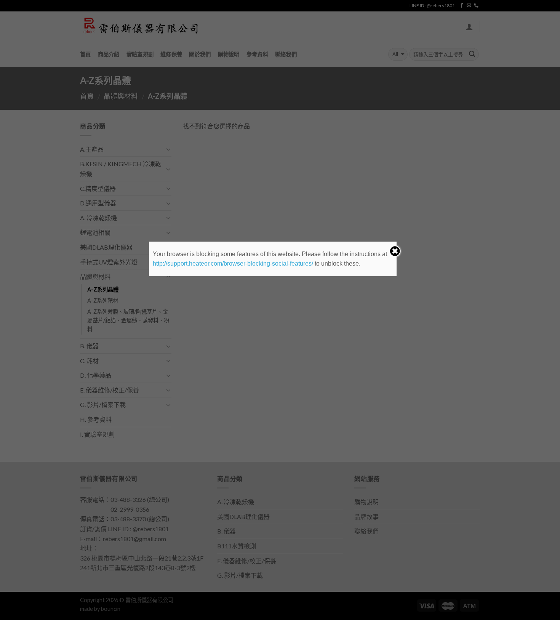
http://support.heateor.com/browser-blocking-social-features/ (233, 263)
